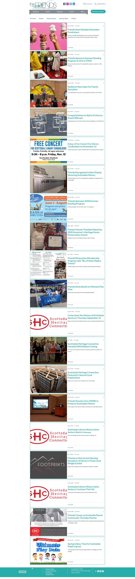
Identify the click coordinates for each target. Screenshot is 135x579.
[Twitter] (71, 4)
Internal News (63, 19)
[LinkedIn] (74, 4)
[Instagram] (67, 4)
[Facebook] (64, 4)
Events (41, 19)
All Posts (33, 19)
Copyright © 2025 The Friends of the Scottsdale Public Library (80, 571)
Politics (73, 19)
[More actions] (104, 26)
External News (51, 19)
